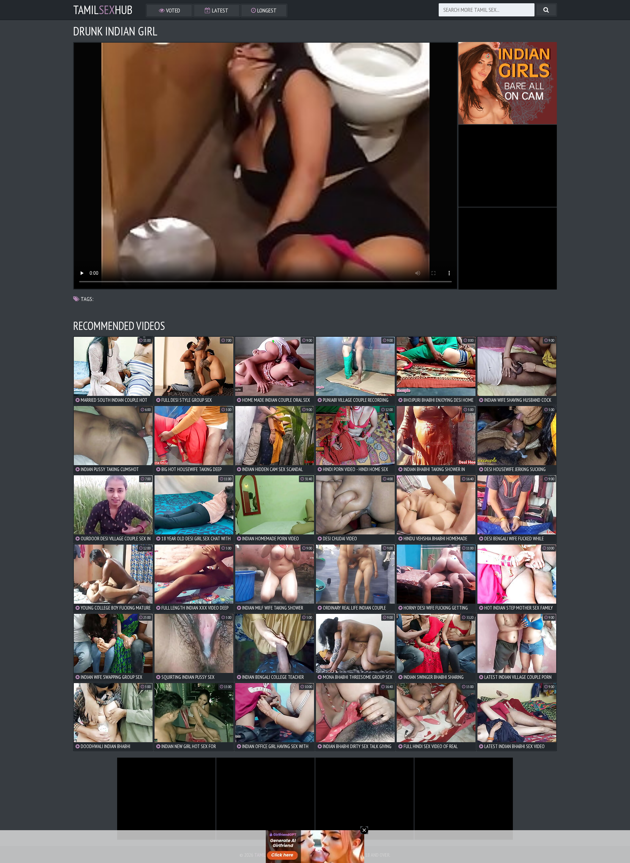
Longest (266, 10)
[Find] (546, 9)
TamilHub (103, 9)
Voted (172, 10)
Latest (219, 10)
